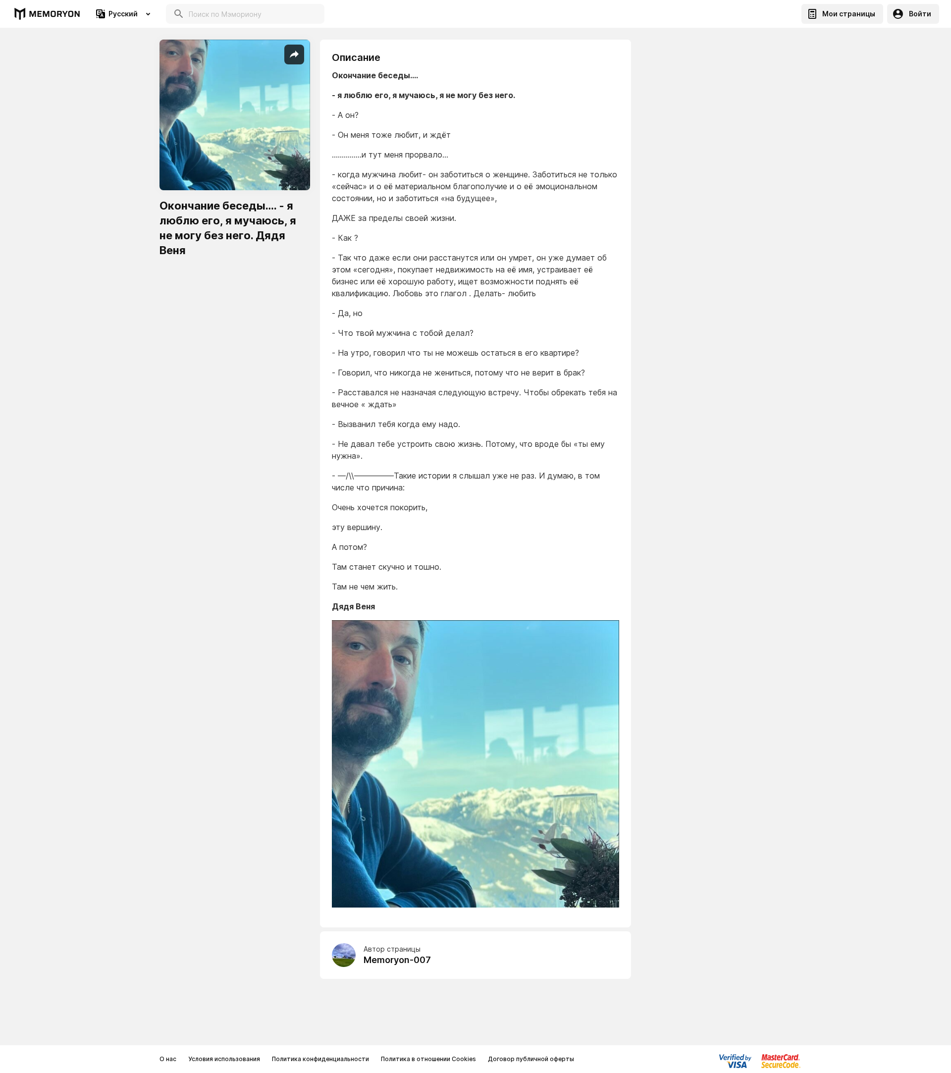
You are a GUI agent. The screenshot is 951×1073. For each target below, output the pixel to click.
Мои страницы (848, 13)
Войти (920, 13)
